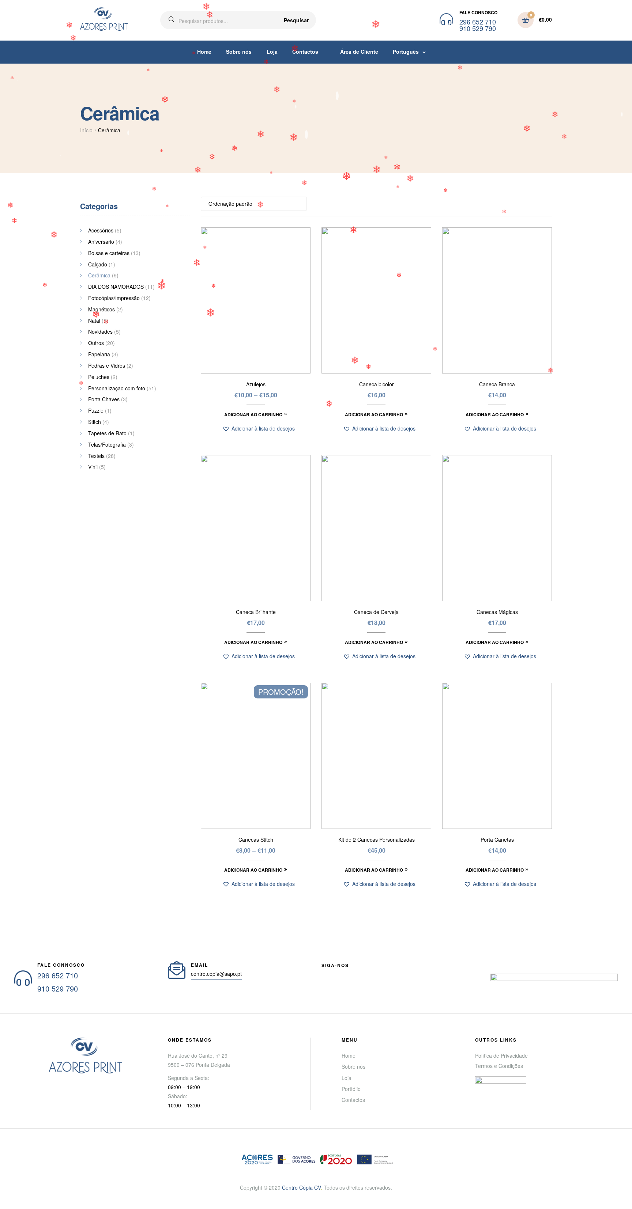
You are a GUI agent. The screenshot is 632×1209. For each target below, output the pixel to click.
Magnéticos (101, 309)
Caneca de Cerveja (376, 612)
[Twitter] (351, 974)
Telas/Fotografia (107, 444)
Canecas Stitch (255, 839)
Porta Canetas (497, 839)
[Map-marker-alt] (377, 974)
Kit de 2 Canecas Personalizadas (376, 839)
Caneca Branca (497, 384)
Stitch (94, 421)
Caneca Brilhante (256, 612)
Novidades (100, 331)
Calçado (97, 264)
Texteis (96, 455)
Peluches (98, 376)
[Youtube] (338, 974)
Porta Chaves (104, 399)
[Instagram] (364, 974)
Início (86, 130)
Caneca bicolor (376, 384)
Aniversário (101, 241)
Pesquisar (296, 20)
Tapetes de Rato (107, 433)
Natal (94, 320)
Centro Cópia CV (301, 1187)
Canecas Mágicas (497, 612)
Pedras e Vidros (106, 365)
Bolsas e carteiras (108, 253)
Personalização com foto (116, 388)
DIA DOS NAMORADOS (116, 286)
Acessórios (100, 230)
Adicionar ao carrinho (253, 414)
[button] (258, 428)
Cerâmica (99, 275)
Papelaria (99, 354)
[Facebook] (324, 974)
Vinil (93, 466)
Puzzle (96, 410)
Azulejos (256, 384)
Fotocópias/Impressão (114, 298)
